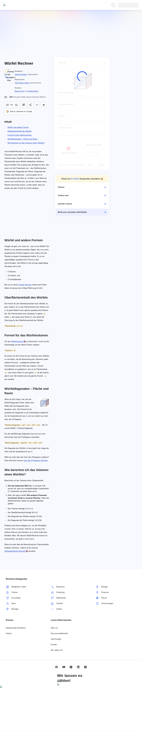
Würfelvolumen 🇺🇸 (18, 341)
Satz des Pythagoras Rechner (35, 460)
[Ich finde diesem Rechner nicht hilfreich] (17, 105)
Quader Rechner (25, 285)
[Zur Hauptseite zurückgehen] (16, 5)
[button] (82, 178)
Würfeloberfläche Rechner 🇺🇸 (16, 551)
